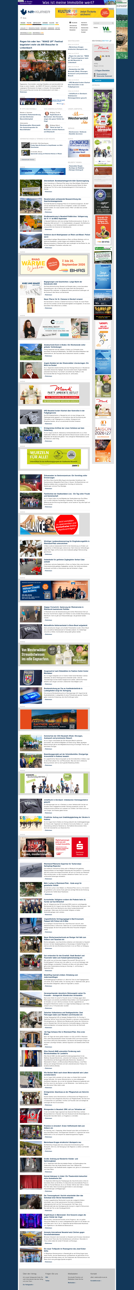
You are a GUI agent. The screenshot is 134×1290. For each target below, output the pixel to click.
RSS (46, 1277)
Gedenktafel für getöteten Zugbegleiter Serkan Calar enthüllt (64, 560)
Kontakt (83, 32)
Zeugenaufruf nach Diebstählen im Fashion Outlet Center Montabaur (66, 672)
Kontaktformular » (96, 1281)
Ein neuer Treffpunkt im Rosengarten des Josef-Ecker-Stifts (65, 1250)
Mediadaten (84, 25)
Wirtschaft (37, 23)
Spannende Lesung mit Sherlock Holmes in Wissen (46, 154)
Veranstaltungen (34, 28)
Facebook (74, 22)
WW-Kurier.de (73, 28)
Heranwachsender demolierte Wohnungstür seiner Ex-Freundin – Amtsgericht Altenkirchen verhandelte (65, 994)
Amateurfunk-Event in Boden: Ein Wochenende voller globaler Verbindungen (64, 346)
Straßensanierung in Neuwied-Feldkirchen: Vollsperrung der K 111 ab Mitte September (66, 217)
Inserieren (84, 22)
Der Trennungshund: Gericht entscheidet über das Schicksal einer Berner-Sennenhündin (63, 1196)
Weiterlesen (23, 92)
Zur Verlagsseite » (28, 1284)
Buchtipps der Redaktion (76, 168)
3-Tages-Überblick (102, 70)
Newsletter (73, 30)
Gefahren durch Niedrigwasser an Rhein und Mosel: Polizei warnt (67, 235)
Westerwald (26, 33)
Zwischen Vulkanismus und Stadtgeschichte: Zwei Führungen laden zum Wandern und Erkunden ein (63, 1013)
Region (23, 23)
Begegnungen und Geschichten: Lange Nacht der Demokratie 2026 (63, 283)
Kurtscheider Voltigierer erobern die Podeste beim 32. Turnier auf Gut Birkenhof (65, 900)
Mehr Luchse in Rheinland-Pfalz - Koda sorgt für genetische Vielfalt (63, 884)
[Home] (21, 17)
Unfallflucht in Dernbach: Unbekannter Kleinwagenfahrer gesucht (66, 801)
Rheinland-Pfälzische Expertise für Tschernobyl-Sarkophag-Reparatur (63, 865)
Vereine (45, 23)
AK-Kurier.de (73, 25)
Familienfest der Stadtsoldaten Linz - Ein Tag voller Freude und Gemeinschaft (67, 495)
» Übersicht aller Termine (27, 159)
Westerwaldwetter (102, 74)
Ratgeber (44, 28)
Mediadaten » (72, 1283)
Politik (29, 23)
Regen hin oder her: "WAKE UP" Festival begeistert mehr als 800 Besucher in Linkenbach (41, 44)
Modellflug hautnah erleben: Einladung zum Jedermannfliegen (61, 976)
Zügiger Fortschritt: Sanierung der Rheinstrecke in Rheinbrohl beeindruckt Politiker (63, 608)
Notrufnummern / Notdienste (77, 132)
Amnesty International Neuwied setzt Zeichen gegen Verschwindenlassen (64, 1233)
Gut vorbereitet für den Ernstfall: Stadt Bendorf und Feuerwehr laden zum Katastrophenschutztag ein (64, 956)
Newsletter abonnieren (76, 134)
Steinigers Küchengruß (76, 170)
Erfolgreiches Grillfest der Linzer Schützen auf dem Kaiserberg (64, 429)
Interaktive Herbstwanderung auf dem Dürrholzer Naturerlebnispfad (30, 117)
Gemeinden (51, 28)
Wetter (57, 28)
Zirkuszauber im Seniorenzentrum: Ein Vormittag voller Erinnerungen (65, 476)
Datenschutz (84, 28)
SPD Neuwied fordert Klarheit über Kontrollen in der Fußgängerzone (79, 84)
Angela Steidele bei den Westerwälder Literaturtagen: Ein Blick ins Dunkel (66, 364)
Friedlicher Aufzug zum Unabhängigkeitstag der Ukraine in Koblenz (67, 818)
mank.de (98, 80)
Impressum (84, 30)
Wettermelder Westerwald (104, 76)
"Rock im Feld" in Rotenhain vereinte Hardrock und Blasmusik (54, 129)
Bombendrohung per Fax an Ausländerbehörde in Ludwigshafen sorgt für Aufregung (63, 689)
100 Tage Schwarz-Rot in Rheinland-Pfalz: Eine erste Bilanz (64, 1033)
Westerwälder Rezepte (75, 166)
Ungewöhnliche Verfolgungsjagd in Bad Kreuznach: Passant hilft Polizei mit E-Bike (64, 920)
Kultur (51, 23)
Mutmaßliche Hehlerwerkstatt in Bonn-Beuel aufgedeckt (65, 625)
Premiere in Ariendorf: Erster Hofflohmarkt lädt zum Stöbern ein (64, 1127)
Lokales (23, 28)
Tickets (96, 27)
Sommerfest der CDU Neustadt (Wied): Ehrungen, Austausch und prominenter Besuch (63, 737)
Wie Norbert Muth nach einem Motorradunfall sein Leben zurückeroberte (66, 1073)
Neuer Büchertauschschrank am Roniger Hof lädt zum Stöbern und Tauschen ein (65, 938)
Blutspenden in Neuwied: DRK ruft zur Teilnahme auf (64, 1109)
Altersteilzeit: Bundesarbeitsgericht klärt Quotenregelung (66, 181)
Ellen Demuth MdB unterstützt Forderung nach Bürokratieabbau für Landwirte (62, 1052)
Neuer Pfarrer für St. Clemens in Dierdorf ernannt (63, 299)
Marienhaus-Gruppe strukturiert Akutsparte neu (62, 1142)
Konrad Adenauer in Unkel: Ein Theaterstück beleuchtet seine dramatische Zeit (65, 1177)
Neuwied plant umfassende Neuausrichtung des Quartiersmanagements (62, 200)
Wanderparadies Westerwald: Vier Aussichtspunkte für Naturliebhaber (30, 127)
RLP (57, 23)
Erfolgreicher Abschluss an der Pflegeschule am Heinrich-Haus (66, 1093)
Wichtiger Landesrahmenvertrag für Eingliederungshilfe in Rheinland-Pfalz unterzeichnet (66, 542)
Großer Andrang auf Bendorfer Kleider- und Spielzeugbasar (61, 1160)
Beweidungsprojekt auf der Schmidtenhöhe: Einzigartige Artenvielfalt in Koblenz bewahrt (66, 755)
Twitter (47, 1281)
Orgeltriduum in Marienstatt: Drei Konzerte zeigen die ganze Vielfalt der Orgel (65, 1216)
